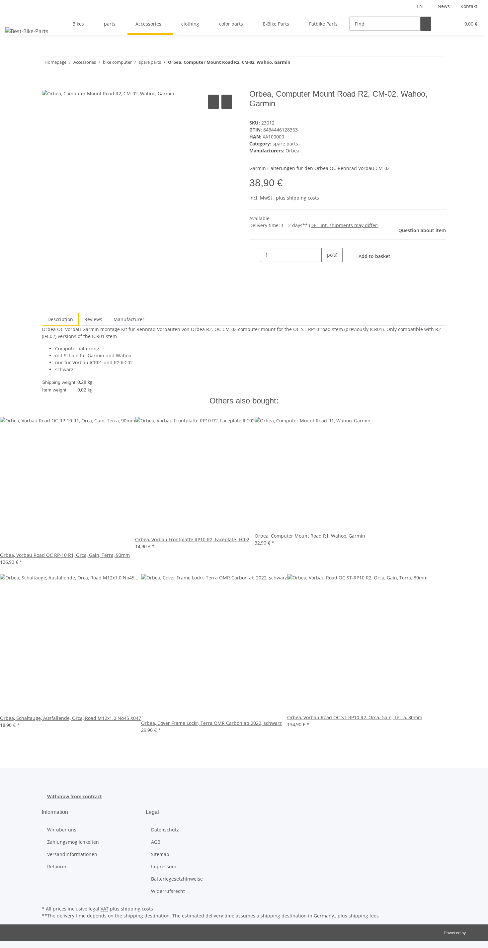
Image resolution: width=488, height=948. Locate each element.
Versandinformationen (72, 854)
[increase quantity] (327, 269)
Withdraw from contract (74, 796)
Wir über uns (61, 829)
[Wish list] (452, 23)
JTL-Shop (475, 932)
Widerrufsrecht (168, 891)
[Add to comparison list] (213, 102)
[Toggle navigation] (13, 18)
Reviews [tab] (93, 319)
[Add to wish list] (226, 102)
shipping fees (364, 915)
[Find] (426, 24)
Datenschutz (165, 829)
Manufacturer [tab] (129, 319)
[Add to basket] (47, 85)
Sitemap (160, 854)
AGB (155, 842)
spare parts (285, 143)
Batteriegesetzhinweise (177, 879)
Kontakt (468, 6)
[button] (442, 23)
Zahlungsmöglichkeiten (73, 842)
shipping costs (303, 198)
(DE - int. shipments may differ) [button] (343, 225)
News (444, 6)
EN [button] (420, 6)
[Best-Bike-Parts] (26, 31)
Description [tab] (60, 319)
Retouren (57, 866)
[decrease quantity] (254, 255)
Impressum (163, 866)
